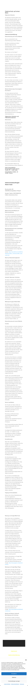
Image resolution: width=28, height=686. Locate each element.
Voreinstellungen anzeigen (14, 681)
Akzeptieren (14, 673)
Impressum (22, 684)
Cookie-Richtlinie (7, 684)
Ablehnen (14, 677)
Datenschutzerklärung (15, 684)
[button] (26, 660)
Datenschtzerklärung (14, 655)
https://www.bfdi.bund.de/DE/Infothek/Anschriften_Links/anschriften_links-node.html (14, 253)
